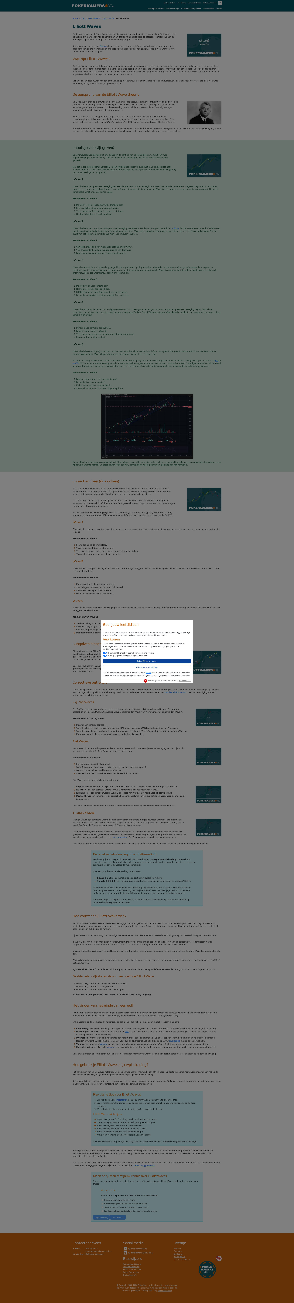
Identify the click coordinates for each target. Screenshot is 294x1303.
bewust (148, 673)
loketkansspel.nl (185, 681)
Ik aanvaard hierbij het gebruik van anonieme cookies (131, 653)
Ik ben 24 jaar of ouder (147, 661)
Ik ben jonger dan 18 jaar (147, 667)
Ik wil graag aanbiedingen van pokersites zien (127, 655)
